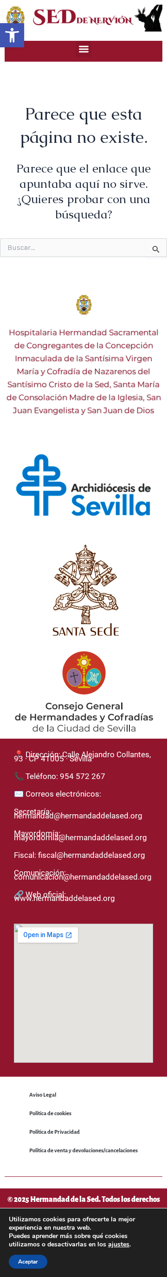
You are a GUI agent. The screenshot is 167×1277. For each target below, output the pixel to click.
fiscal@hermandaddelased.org (91, 855)
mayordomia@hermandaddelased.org (80, 837)
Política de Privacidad (54, 1132)
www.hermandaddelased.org (64, 898)
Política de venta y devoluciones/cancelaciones (83, 1151)
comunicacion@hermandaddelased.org (83, 876)
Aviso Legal (42, 1095)
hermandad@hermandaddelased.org (78, 815)
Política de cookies (50, 1114)
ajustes (118, 1244)
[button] (12, 35)
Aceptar (28, 1261)
